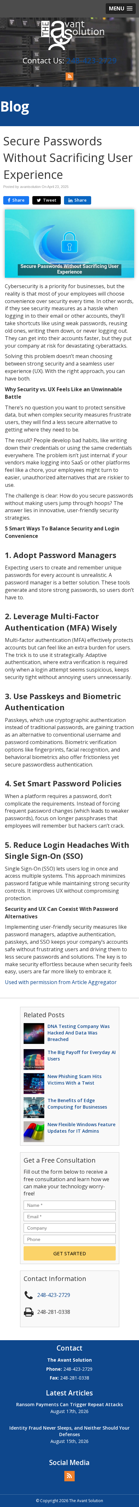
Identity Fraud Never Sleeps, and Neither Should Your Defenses (69, 1431)
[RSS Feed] (69, 76)
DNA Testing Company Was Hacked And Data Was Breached (79, 1032)
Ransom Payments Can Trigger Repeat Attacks (69, 1404)
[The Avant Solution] (69, 34)
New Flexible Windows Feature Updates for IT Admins (81, 1127)
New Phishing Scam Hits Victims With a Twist (75, 1079)
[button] (121, 8)
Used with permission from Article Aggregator (61, 982)
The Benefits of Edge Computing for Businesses (77, 1103)
